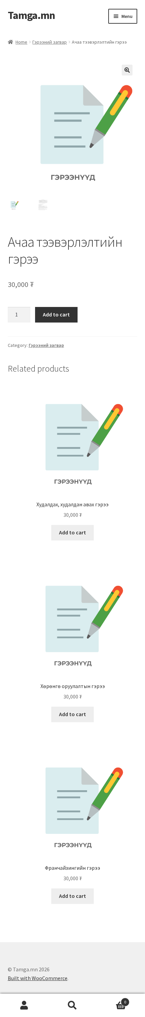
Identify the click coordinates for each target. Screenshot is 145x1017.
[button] (127, 70)
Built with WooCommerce (37, 978)
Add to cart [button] (72, 532)
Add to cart (56, 314)
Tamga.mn (31, 15)
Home (21, 42)
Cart (111, 999)
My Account (24, 1005)
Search (72, 1005)
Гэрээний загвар (49, 42)
